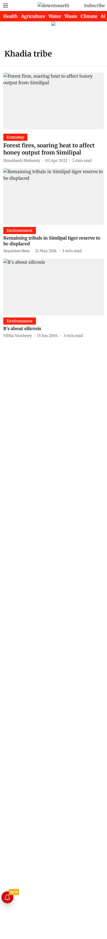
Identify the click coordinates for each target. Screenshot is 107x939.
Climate (89, 16)
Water (55, 16)
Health (10, 16)
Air (104, 16)
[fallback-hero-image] (53, 101)
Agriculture (33, 16)
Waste (70, 16)
